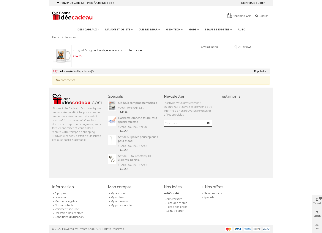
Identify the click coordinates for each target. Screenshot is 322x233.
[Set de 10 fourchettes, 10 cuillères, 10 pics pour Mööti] (112, 159)
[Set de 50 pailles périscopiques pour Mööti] (112, 140)
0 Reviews (244, 47)
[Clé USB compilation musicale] (112, 106)
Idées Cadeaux (87, 29)
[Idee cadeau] (72, 15)
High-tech (173, 29)
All (56, 71)
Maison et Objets (117, 29)
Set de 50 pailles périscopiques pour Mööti (138, 139)
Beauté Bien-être (217, 29)
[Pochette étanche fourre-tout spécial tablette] (112, 121)
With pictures (83, 71)
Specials (115, 96)
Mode (192, 29)
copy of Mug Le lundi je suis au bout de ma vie (107, 50)
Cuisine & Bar (148, 29)
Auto (241, 29)
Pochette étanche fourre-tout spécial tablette (137, 120)
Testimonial (231, 96)
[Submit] (208, 123)
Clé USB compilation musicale (137, 103)
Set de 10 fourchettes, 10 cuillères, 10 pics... (134, 158)
